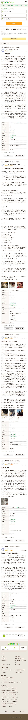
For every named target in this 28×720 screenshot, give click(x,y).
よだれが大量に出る (13, 305)
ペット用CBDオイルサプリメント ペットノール (12, 682)
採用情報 (14, 711)
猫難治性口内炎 (5, 467)
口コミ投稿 (17, 664)
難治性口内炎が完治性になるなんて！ (11, 553)
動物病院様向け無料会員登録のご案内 (9, 690)
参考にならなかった (19, 155)
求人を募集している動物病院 (20, 661)
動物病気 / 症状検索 (19, 658)
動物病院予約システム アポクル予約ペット (11, 694)
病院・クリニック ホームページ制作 (9, 699)
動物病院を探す (4, 8)
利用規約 (4, 672)
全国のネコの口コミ (19, 5)
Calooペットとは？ (6, 664)
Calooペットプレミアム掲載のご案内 (9, 688)
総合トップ (4, 656)
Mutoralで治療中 (5, 53)
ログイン (14, 649)
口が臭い (11, 137)
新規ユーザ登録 (5, 649)
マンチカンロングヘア (19, 507)
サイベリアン (17, 122)
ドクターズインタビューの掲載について (10, 692)
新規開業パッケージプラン (7, 706)
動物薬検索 (4, 660)
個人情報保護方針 (19, 672)
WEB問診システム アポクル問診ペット (10, 697)
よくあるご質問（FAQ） (20, 669)
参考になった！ (8, 155)
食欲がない (12, 607)
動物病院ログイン (23, 648)
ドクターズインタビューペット (8, 679)
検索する (14, 23)
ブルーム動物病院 (5, 47)
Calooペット (3, 5)
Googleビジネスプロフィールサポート (10, 701)
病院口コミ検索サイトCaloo (8, 677)
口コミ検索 (10, 5)
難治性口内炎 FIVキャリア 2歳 (9, 341)
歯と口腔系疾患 (13, 135)
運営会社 (6, 711)
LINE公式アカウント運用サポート (9, 703)
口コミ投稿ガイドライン (7, 669)
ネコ (10, 122)
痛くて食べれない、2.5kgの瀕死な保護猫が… (13, 168)
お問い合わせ (21, 711)
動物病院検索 (14, 38)
